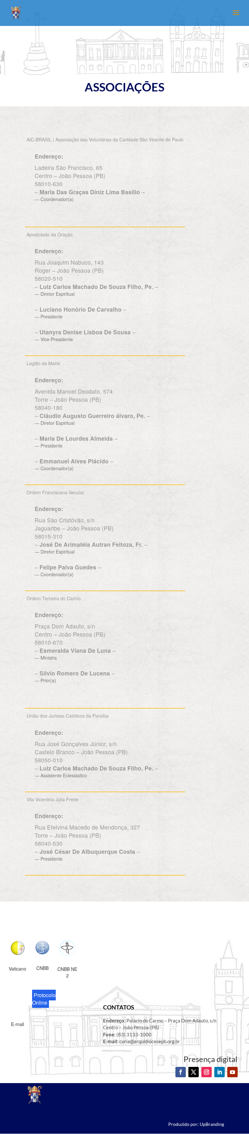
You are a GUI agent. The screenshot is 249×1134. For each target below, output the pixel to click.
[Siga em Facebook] (180, 1072)
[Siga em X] (193, 1072)
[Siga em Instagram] (206, 1072)
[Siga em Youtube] (232, 1072)
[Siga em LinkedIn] (219, 1072)
